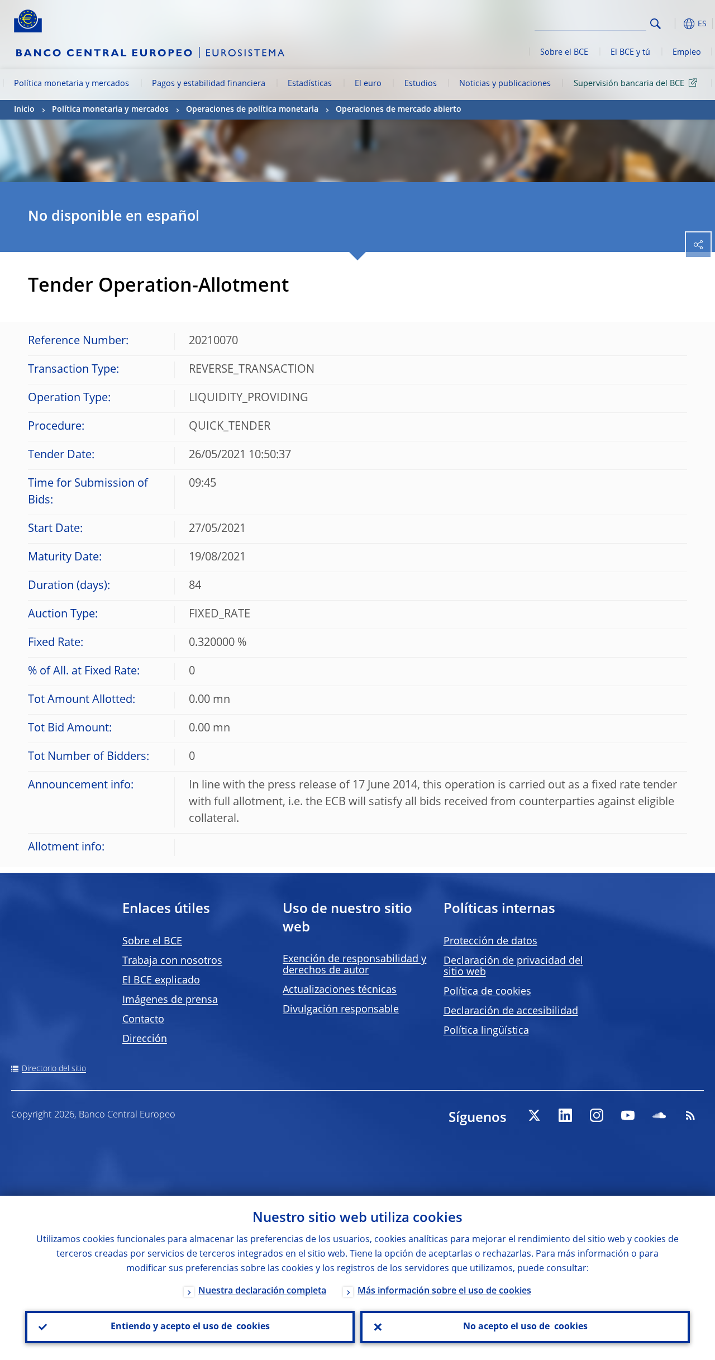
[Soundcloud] (659, 1115)
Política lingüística (486, 1031)
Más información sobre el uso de (444, 1291)
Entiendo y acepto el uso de (190, 1327)
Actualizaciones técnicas (340, 990)
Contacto (143, 1020)
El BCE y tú (630, 52)
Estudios (420, 84)
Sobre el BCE (564, 52)
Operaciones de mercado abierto (398, 109)
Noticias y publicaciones (505, 84)
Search (655, 24)
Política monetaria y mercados (71, 84)
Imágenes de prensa (170, 1000)
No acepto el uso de (525, 1327)
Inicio (24, 109)
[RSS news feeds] (690, 1115)
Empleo (687, 52)
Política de (487, 992)
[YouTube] (627, 1115)
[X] (534, 1115)
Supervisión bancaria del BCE (629, 84)
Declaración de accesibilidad (511, 1011)
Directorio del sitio (54, 1069)
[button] (673, 24)
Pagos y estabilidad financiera (208, 84)
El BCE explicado (161, 981)
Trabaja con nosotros (172, 961)
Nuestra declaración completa (262, 1291)
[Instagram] (596, 1115)
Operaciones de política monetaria (252, 109)
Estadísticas (310, 84)
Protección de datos (490, 941)
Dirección (144, 1039)
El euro (368, 84)
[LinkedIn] (565, 1115)
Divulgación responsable (341, 1010)
